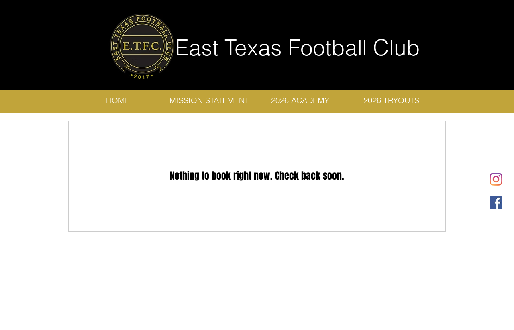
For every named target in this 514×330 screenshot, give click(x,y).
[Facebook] (496, 202)
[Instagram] (496, 179)
